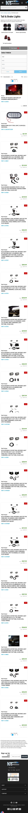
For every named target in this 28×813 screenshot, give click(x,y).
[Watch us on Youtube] (16, 803)
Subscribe (24, 756)
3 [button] (15, 734)
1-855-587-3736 (11, 767)
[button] (10, 734)
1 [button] (12, 734)
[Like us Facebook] (11, 803)
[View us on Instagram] (14, 803)
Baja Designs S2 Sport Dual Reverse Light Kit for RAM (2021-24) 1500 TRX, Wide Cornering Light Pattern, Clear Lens (13, 650)
